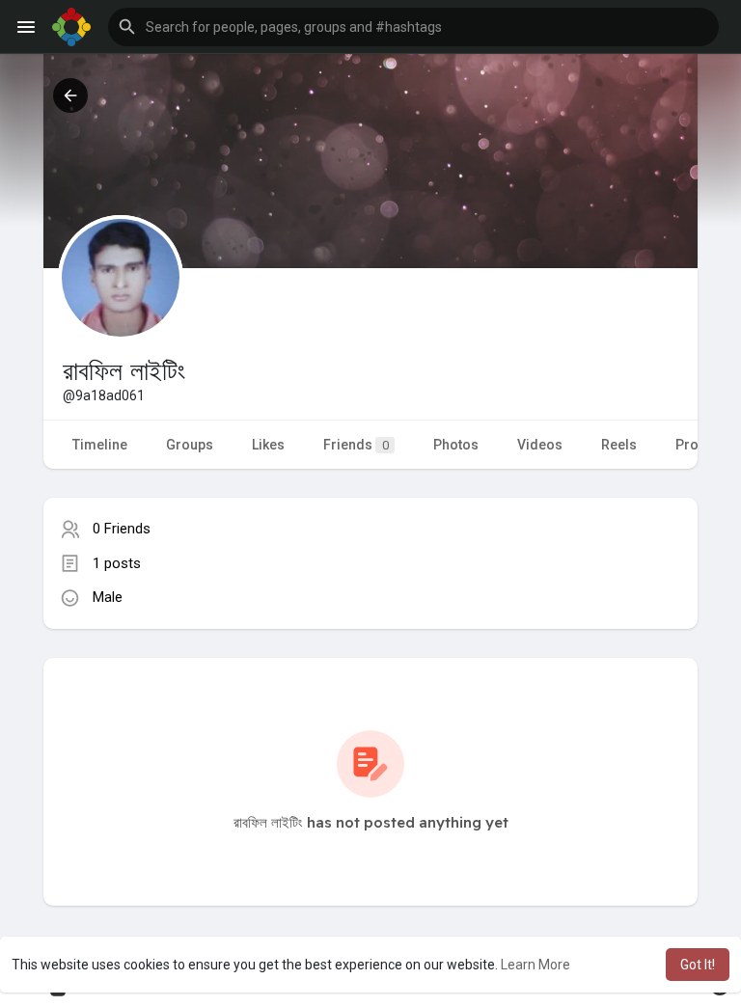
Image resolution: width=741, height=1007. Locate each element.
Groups (189, 444)
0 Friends (122, 528)
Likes (268, 444)
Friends (356, 444)
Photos (456, 444)
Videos (540, 444)
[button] (413, 27)
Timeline (99, 444)
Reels (619, 444)
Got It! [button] (697, 964)
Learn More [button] (535, 964)
